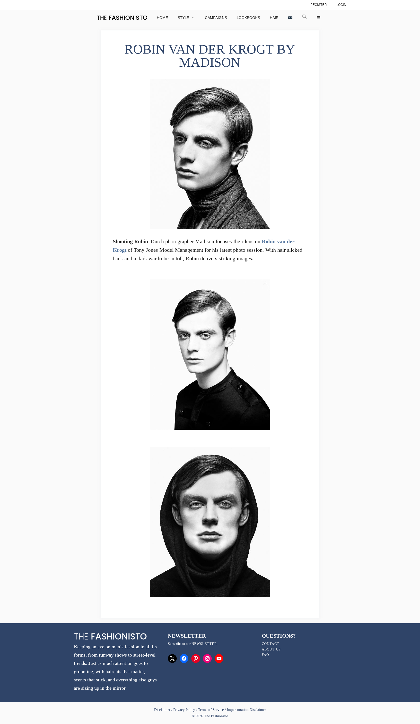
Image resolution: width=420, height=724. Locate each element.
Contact (270, 644)
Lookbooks (248, 18)
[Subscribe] (290, 18)
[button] (304, 18)
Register (318, 5)
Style (183, 18)
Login (341, 5)
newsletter (204, 644)
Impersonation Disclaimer (246, 710)
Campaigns (216, 18)
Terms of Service (211, 710)
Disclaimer (162, 710)
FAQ (265, 655)
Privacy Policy (184, 710)
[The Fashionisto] (122, 18)
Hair (274, 18)
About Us (271, 649)
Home (162, 18)
